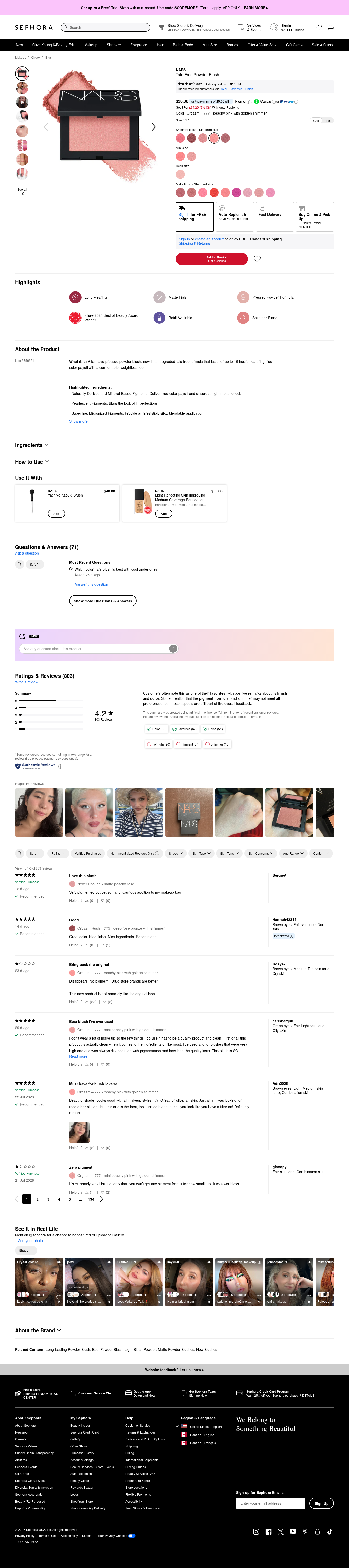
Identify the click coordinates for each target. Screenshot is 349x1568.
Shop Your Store (81, 1501)
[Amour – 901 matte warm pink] (191, 192)
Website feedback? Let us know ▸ (174, 1369)
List (328, 120)
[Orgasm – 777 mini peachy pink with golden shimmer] (191, 156)
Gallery (75, 1439)
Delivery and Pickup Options (145, 1439)
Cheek (35, 57)
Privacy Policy (24, 1535)
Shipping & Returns (194, 243)
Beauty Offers (79, 1480)
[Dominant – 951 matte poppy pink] (202, 192)
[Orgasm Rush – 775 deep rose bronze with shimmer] (191, 138)
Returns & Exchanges (140, 1432)
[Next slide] (153, 127)
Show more (78, 421)
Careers (20, 1439)
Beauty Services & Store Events (92, 1466)
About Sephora (25, 1425)
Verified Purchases (88, 853)
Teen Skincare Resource (142, 1508)
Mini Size (210, 44)
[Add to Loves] (257, 259)
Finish (249, 89)
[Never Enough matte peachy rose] (259, 192)
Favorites (236, 89)
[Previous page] (16, 1199)
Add (56, 513)
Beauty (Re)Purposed (30, 1501)
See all (22, 191)
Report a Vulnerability (30, 1508)
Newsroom (22, 1432)
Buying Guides (135, 1466)
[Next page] (101, 1199)
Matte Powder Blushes (176, 1349)
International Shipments (141, 1460)
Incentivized (281, 936)
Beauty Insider (80, 1425)
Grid (316, 120)
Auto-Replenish (81, 1473)
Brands (232, 44)
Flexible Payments (138, 1494)
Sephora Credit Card (84, 1432)
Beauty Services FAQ (140, 1473)
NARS (181, 69)
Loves (74, 1494)
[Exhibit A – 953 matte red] (214, 192)
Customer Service (137, 1425)
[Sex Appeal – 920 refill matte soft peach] (180, 174)
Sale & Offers (322, 44)
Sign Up (322, 1503)
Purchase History (82, 1453)
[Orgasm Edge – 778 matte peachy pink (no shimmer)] (225, 192)
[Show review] (39, 812)
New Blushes (206, 1349)
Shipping (131, 1446)
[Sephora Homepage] (34, 27)
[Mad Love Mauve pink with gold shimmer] (225, 138)
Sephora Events (26, 1466)
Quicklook (32, 514)
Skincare (114, 44)
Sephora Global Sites (30, 1480)
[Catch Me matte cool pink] (270, 192)
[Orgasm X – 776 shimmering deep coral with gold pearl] (180, 138)
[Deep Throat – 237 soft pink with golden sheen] (202, 138)
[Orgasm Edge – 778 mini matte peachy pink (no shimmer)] (180, 156)
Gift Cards (294, 44)
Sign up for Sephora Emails (260, 1492)
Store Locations (136, 1487)
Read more (78, 1056)
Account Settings (82, 1460)
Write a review (26, 681)
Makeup (90, 44)
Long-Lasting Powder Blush (68, 1349)
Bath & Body (183, 44)
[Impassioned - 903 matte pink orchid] (247, 192)
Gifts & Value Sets (262, 44)
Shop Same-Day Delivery (88, 1508)
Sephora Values (26, 1446)
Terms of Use (48, 1535)
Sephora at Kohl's (137, 1480)
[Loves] (318, 27)
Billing (129, 1453)
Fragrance (138, 44)
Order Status (79, 1446)
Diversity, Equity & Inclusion (34, 1487)
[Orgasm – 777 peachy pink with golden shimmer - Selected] (214, 138)
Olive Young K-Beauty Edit (53, 44)
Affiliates (21, 1460)
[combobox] (105, 27)
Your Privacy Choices (112, 1535)
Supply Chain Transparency (34, 1453)
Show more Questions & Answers (103, 600)
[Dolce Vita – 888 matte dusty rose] (180, 192)
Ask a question (216, 84)
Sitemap (88, 1535)
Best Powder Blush (107, 1349)
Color (223, 89)
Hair (160, 44)
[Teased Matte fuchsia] (236, 192)
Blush (49, 57)
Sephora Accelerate (29, 1494)
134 (91, 1199)
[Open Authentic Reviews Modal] (60, 766)
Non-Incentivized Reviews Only (132, 853)
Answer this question (91, 584)
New (19, 44)
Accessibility (134, 1501)
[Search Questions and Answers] (19, 564)
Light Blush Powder (140, 1349)
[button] (248, 102)
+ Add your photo (29, 1240)
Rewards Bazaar (82, 1487)
